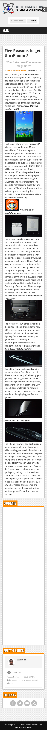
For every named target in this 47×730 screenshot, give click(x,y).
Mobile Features (20, 70)
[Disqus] (23, 541)
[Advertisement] (23, 39)
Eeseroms (10, 70)
